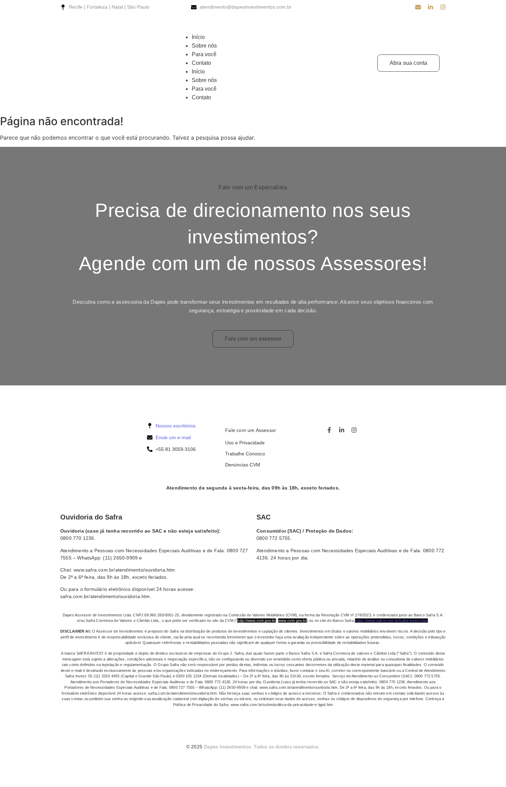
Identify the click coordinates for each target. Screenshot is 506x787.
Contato (201, 63)
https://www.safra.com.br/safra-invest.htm (391, 620)
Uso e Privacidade (245, 442)
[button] (272, 28)
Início (198, 37)
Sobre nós (204, 46)
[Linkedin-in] (430, 7)
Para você (204, 54)
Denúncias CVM (242, 464)
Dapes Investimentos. (228, 746)
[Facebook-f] (329, 430)
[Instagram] (443, 7)
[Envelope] (418, 7)
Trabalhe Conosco (245, 453)
